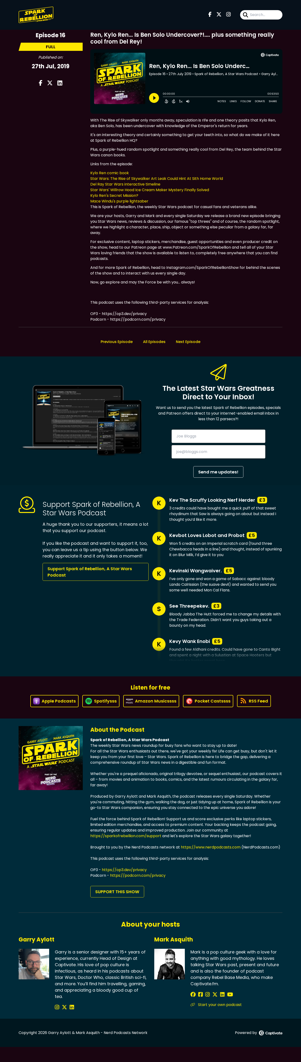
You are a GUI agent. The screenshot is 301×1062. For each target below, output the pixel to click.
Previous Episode (117, 341)
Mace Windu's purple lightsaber (119, 201)
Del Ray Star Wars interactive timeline (125, 184)
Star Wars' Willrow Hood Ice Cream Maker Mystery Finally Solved (149, 190)
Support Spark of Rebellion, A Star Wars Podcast (90, 572)
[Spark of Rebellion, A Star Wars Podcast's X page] (218, 14)
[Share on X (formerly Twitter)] (50, 83)
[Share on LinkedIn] (59, 83)
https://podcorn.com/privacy (138, 875)
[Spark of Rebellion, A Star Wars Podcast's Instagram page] (228, 14)
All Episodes (154, 341)
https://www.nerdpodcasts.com (211, 847)
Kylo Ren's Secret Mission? (114, 195)
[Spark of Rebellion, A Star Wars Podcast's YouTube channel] (230, 994)
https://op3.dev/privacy (124, 869)
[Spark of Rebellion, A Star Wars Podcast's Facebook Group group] (201, 994)
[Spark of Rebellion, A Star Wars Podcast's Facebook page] (210, 14)
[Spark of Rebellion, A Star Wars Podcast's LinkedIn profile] (72, 1007)
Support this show (117, 892)
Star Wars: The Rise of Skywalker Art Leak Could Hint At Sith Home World (156, 178)
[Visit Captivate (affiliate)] (270, 1032)
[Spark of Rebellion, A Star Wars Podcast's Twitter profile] (65, 1007)
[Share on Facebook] (40, 83)
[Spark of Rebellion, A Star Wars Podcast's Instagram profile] (58, 1007)
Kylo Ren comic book (109, 173)
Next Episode (188, 341)
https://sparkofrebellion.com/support (125, 836)
